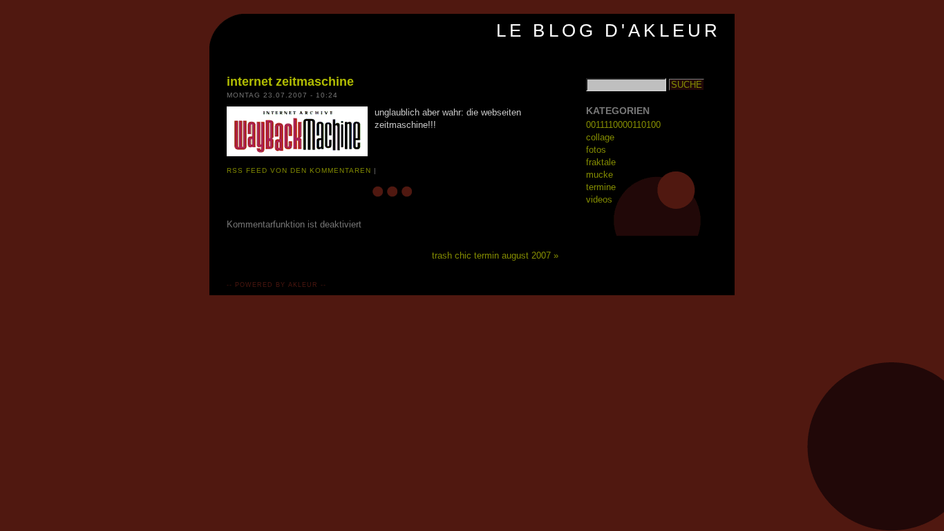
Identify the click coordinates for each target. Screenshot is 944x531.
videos (599, 199)
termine (601, 187)
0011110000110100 (623, 125)
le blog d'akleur (608, 30)
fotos (596, 150)
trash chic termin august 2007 (491, 255)
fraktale (601, 162)
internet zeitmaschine (290, 81)
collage (600, 137)
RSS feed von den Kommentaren (299, 170)
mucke (599, 174)
